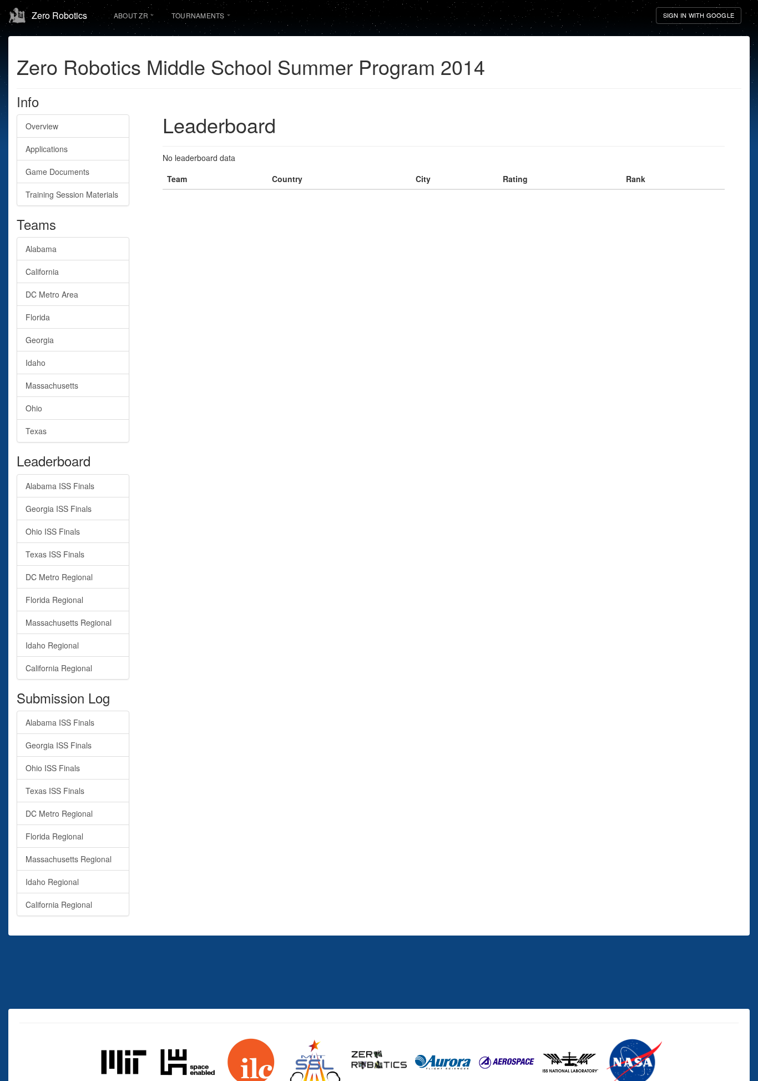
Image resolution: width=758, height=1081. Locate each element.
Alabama (41, 248)
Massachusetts (52, 385)
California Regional (59, 667)
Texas (36, 430)
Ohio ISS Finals (53, 531)
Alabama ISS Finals (60, 485)
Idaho (36, 362)
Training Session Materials (72, 194)
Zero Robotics (59, 15)
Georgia (40, 339)
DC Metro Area (52, 294)
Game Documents (57, 171)
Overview (42, 126)
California (42, 271)
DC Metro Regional (59, 576)
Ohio (34, 408)
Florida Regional (54, 599)
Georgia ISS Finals (59, 508)
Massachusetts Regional (69, 622)
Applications (47, 148)
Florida (38, 317)
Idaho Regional (52, 645)
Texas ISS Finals (55, 554)
